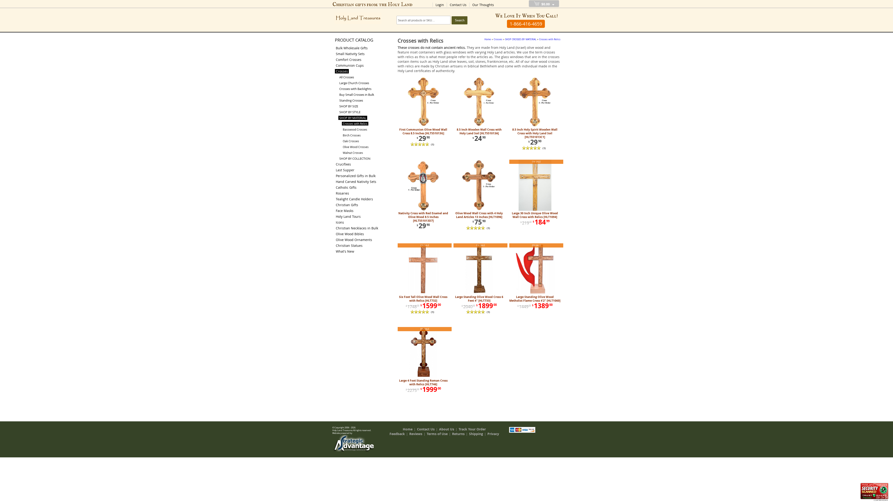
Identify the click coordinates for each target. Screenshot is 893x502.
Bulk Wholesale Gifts (352, 48)
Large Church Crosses (354, 83)
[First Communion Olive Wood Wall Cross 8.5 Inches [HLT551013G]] (423, 126)
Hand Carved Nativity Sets (356, 181)
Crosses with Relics (355, 124)
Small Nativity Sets (350, 54)
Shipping (476, 434)
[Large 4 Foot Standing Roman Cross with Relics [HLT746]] (423, 377)
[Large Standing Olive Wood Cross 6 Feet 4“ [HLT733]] (479, 293)
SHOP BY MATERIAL (352, 118)
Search (459, 20)
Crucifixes (343, 164)
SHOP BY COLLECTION (354, 158)
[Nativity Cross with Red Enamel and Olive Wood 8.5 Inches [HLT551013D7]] (423, 209)
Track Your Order (472, 429)
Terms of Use (437, 434)
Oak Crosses (351, 141)
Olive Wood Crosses (356, 147)
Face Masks (344, 210)
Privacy (493, 434)
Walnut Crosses (353, 153)
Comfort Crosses (348, 59)
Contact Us (458, 5)
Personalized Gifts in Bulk (356, 176)
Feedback (397, 434)
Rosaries (342, 193)
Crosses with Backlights (355, 89)
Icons (340, 222)
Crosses (342, 71)
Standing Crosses (351, 100)
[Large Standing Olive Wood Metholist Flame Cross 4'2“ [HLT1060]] (535, 293)
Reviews (415, 434)
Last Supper (345, 170)
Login (440, 5)
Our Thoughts (483, 5)
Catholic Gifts (346, 187)
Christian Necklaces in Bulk (357, 228)
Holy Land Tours (348, 216)
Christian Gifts (347, 205)
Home (408, 429)
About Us (446, 429)
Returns (458, 434)
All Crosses (346, 77)
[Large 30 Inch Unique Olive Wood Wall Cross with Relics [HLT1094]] (535, 209)
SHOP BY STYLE (349, 112)
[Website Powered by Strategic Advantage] (353, 450)
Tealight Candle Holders (354, 199)
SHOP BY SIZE (348, 106)
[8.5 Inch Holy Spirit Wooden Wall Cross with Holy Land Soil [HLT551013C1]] (535, 126)
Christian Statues (349, 245)
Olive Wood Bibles (350, 234)
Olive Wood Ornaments (354, 240)
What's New (345, 251)
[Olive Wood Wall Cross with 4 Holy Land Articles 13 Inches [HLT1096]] (479, 209)
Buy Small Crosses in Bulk (356, 94)
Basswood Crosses (355, 129)
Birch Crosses (352, 135)
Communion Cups (350, 65)
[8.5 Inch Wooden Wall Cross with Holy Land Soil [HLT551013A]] (479, 126)
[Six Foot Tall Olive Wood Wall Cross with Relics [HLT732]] (423, 293)
